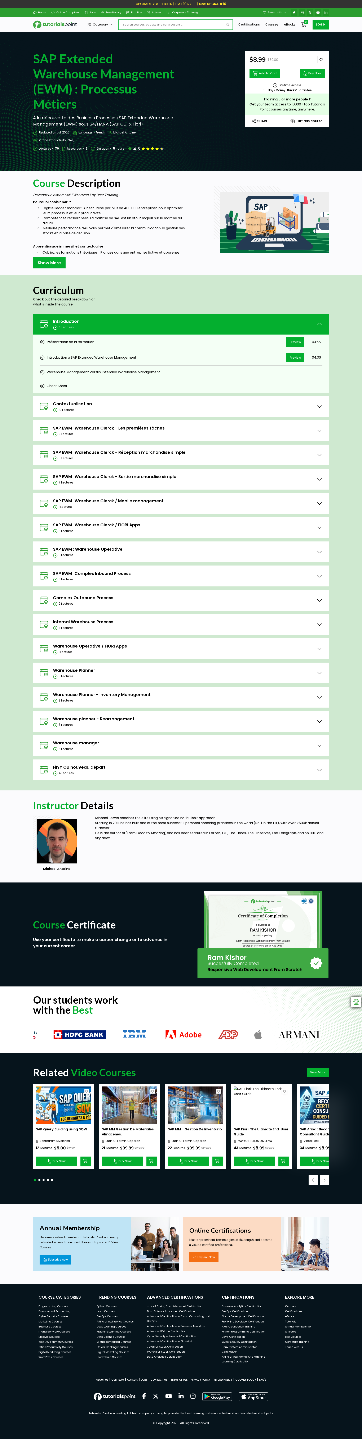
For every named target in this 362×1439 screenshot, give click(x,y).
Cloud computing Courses (114, 1342)
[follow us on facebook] (144, 1396)
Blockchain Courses (110, 1357)
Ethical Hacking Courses (112, 1347)
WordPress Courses (51, 1357)
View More (318, 1072)
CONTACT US (159, 1379)
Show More (49, 263)
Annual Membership (298, 1326)
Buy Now (314, 73)
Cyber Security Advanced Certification (171, 1336)
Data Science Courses (111, 1337)
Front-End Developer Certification (243, 1321)
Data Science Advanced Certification (171, 1311)
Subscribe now (58, 1259)
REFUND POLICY (223, 1379)
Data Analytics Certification (164, 1356)
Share (262, 121)
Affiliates (290, 1331)
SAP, (71, 140)
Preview (295, 342)
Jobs (92, 12)
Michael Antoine (124, 133)
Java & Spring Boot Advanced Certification (174, 1306)
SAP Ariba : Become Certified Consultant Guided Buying (324, 1132)
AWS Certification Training (238, 1326)
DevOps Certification (235, 1311)
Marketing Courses (50, 1321)
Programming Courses (53, 1306)
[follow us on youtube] (168, 1396)
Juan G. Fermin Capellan (123, 1141)
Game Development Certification (243, 1316)
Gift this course (309, 121)
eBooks (289, 24)
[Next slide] (324, 1180)
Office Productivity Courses (56, 1347)
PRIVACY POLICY (201, 1379)
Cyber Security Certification (239, 1342)
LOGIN (321, 24)
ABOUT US (102, 1379)
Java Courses (106, 1311)
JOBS (144, 1379)
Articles (157, 12)
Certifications (249, 24)
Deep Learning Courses (111, 1326)
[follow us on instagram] (193, 1396)
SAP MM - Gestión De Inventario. (195, 1129)
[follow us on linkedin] (181, 1396)
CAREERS (132, 1379)
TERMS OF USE (179, 1379)
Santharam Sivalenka (55, 1141)
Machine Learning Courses (114, 1331)
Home (42, 12)
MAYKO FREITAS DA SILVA (255, 1141)
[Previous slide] (313, 1180)
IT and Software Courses (54, 1331)
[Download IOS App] (253, 1396)
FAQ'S (262, 1379)
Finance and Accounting (55, 1311)
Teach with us (277, 12)
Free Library (113, 12)
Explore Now (206, 1257)
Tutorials (290, 1321)
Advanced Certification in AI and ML (170, 1341)
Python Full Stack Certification (166, 1351)
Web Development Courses (56, 1342)
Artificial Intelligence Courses (115, 1321)
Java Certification (233, 1337)
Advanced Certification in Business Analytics (176, 1326)
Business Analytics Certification (242, 1306)
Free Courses (293, 1337)
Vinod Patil (311, 1141)
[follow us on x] (156, 1396)
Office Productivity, (53, 140)
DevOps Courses (107, 1316)
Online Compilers (67, 12)
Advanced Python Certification (166, 1331)
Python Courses (107, 1306)
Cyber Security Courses (53, 1316)
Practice (136, 12)
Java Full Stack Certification (165, 1346)
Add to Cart (268, 73)
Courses (271, 24)
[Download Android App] (217, 1396)
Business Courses (50, 1326)
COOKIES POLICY (245, 1379)
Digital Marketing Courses (55, 1352)
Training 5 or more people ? (287, 99)
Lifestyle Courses (49, 1337)
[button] (35, 1180)
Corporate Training (185, 12)
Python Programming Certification (243, 1331)
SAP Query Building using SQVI (61, 1129)
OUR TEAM (117, 1379)
